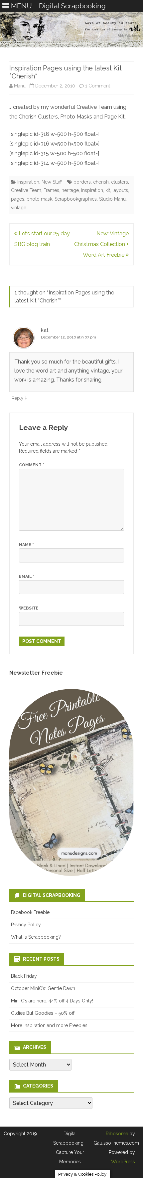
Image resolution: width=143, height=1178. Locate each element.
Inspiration (28, 182)
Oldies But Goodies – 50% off (42, 1013)
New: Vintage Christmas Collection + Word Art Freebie (101, 244)
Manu (20, 85)
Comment (31, 465)
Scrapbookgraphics (76, 199)
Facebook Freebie (30, 912)
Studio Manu (112, 199)
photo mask (39, 199)
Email (27, 576)
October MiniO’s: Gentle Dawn (43, 988)
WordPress (123, 1161)
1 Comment (97, 85)
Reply (17, 398)
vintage (18, 207)
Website (29, 608)
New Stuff (52, 182)
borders (82, 182)
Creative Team (26, 190)
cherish (101, 182)
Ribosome (117, 1133)
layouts (120, 190)
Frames (51, 190)
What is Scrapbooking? (36, 937)
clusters (119, 182)
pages (17, 199)
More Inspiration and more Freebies (49, 1025)
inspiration (92, 190)
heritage (70, 190)
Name (26, 544)
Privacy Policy (26, 924)
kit (107, 190)
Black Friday (24, 976)
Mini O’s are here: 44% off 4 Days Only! (52, 1000)
